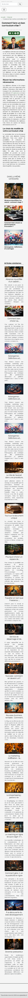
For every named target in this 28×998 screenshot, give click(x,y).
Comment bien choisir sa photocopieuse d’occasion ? (13, 224)
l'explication (15, 93)
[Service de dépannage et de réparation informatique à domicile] (14, 629)
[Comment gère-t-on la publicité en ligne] (14, 865)
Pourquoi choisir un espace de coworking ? (14, 559)
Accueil (3, 17)
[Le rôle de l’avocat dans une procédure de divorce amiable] (14, 467)
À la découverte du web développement (14, 913)
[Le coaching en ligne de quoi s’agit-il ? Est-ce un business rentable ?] (14, 827)
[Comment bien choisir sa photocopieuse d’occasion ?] (13, 213)
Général (9, 17)
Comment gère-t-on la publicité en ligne (14, 874)
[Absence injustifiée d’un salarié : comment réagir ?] (13, 191)
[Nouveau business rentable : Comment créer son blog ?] (14, 707)
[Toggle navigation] (4, 9)
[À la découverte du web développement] (14, 905)
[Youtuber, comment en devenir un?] (14, 668)
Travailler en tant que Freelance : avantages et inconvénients (14, 601)
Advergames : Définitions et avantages (13, 248)
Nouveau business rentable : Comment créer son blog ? (14, 717)
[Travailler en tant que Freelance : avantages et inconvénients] (14, 590)
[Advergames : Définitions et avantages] (13, 237)
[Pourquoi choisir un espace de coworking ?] (14, 549)
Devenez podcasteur (14, 952)
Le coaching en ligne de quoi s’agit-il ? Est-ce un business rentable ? (14, 838)
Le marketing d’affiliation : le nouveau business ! (14, 758)
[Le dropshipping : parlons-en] (14, 787)
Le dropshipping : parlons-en (14, 796)
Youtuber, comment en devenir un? (14, 677)
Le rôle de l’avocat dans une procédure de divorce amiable (14, 477)
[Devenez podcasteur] (14, 944)
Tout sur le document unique (14, 517)
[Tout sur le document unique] (14, 508)
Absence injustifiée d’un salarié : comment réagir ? (13, 201)
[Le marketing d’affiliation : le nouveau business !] (14, 748)
